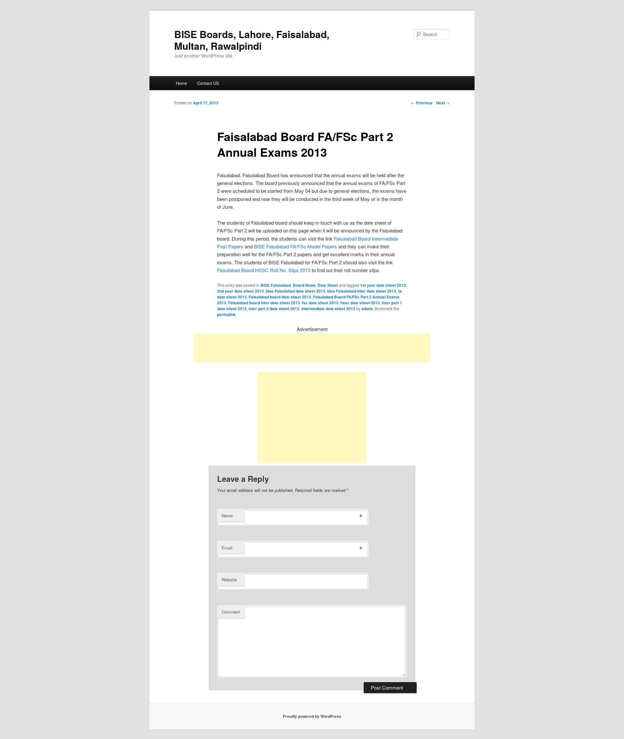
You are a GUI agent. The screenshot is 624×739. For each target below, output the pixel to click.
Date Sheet (328, 285)
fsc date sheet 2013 (320, 303)
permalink (226, 314)
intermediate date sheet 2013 (328, 308)
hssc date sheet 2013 (360, 303)
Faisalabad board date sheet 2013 (280, 297)
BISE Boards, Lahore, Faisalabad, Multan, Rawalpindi (251, 40)
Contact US (208, 83)
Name (227, 515)
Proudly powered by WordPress (312, 716)
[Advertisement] (312, 348)
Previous (422, 103)
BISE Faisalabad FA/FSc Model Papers (295, 246)
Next (443, 103)
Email (227, 548)
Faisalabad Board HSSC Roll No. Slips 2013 (263, 270)
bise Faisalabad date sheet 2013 (295, 291)
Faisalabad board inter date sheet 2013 (264, 303)
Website (229, 579)
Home (181, 83)
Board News (304, 285)
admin (367, 308)
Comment (231, 612)
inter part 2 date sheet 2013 (274, 308)
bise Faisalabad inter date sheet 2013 (361, 291)
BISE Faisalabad (276, 285)
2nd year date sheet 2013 (240, 291)
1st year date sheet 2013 (383, 285)
